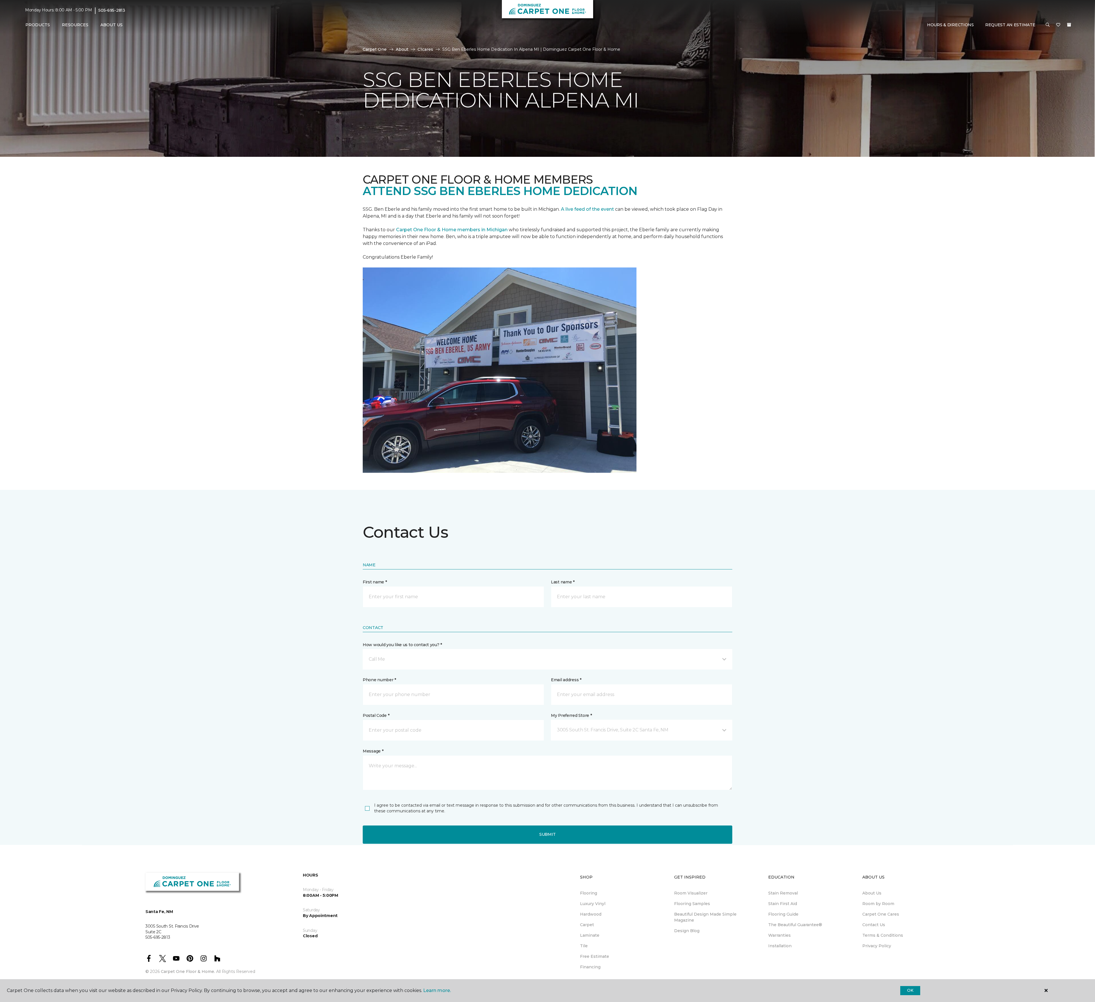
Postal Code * (376, 715)
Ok (910, 990)
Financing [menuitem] (590, 966)
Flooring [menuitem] (588, 893)
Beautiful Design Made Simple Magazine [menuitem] (705, 917)
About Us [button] (111, 24)
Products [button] (37, 24)
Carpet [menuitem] (587, 924)
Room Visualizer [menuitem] (690, 893)
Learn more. (437, 990)
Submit (547, 834)
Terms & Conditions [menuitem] (882, 935)
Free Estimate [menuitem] (594, 956)
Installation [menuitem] (780, 945)
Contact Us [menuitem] (873, 924)
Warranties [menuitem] (779, 935)
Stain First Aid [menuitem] (782, 903)
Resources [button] (75, 24)
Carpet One (375, 49)
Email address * (566, 680)
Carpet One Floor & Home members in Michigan (452, 229)
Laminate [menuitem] (589, 935)
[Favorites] (1058, 25)
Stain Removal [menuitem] (783, 893)
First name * (375, 582)
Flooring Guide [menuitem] (783, 914)
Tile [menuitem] (584, 945)
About (402, 49)
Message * (373, 751)
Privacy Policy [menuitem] (876, 945)
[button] (1047, 25)
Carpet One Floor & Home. (188, 971)
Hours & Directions (950, 24)
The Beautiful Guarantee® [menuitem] (795, 924)
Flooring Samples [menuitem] (692, 903)
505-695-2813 (111, 10)
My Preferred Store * (571, 715)
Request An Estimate (1010, 24)
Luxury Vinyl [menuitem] (592, 903)
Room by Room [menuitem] (878, 903)
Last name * (563, 582)
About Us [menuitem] (871, 893)
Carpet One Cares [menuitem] (880, 914)
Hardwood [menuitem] (590, 914)
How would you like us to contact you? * (402, 645)
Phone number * (379, 680)
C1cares (425, 49)
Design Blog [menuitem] (686, 930)
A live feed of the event (587, 209)
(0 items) (1069, 25)
